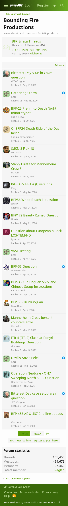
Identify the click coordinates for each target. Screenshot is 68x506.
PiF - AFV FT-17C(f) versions (31, 184)
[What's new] (54, 5)
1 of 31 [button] (24, 433)
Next (37, 433)
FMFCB (15, 172)
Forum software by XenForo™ (32, 502)
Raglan (59, 470)
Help (7, 496)
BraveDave (17, 306)
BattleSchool (18, 290)
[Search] (61, 5)
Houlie (14, 219)
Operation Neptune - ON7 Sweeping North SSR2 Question (35, 375)
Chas (13, 96)
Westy (14, 203)
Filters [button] (58, 65)
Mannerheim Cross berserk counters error (32, 319)
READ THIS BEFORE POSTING (29, 50)
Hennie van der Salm (22, 382)
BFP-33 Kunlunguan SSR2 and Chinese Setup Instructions (33, 284)
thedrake (16, 326)
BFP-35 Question (24, 266)
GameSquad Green (18, 486)
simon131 (16, 346)
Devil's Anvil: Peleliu (26, 358)
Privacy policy (50, 492)
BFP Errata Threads (26, 41)
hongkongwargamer (22, 137)
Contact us (10, 492)
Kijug (14, 188)
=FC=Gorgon (18, 81)
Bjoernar (15, 239)
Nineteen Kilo (18, 270)
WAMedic (16, 152)
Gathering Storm (24, 93)
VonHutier (16, 422)
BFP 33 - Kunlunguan (27, 302)
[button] (5, 5)
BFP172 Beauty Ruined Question (36, 215)
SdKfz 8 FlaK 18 (22, 148)
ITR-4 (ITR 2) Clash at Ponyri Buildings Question (32, 339)
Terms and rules (30, 492)
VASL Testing (21, 251)
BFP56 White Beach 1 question (34, 199)
